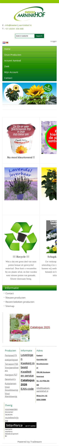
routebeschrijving (12, 419)
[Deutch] (7, 42)
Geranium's (10, 379)
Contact (8, 77)
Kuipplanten (10, 383)
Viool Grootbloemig (11, 388)
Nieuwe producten (15, 297)
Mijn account (11, 72)
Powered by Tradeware (29, 441)
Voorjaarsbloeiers (11, 369)
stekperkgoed (11, 359)
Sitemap (10, 306)
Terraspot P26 (11, 364)
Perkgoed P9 (11, 355)
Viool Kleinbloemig (11, 395)
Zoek (6, 66)
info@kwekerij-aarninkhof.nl (43, 389)
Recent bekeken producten (20, 301)
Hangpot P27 (11, 374)
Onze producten (12, 54)
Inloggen (53, 41)
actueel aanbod (12, 60)
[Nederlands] (4, 42)
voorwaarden (11, 409)
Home (7, 48)
